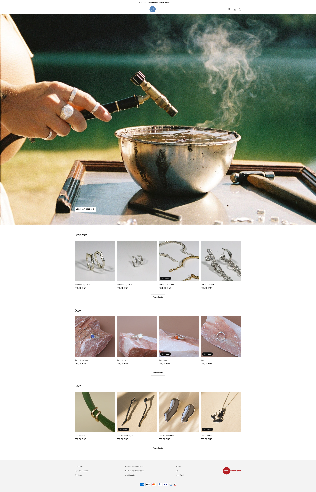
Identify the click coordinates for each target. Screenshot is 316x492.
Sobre (178, 466)
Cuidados (79, 466)
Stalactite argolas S (124, 284)
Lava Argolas (80, 435)
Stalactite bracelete (166, 284)
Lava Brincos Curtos (166, 435)
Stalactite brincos (207, 284)
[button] (76, 9)
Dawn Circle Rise (81, 360)
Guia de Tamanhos (82, 471)
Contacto (78, 475)
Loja (177, 471)
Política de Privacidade (134, 471)
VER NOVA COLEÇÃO (85, 209)
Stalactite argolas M (82, 284)
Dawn (203, 360)
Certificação (130, 475)
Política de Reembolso (134, 466)
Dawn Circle (121, 360)
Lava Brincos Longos (125, 435)
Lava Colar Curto (207, 435)
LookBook (180, 475)
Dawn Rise (163, 360)
